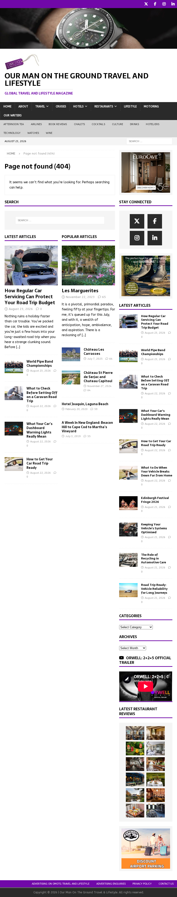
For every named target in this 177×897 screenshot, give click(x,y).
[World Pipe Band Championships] (14, 366)
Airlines (36, 124)
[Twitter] (146, 4)
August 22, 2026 (40, 406)
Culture (117, 124)
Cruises (61, 106)
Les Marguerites (80, 290)
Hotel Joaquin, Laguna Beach (85, 404)
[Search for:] (149, 141)
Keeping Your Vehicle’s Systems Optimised (154, 528)
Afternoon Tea (13, 124)
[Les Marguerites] (88, 266)
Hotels (78, 106)
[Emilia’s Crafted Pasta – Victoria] (135, 810)
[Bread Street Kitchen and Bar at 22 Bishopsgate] (135, 764)
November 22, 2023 (80, 297)
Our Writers (13, 115)
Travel (40, 106)
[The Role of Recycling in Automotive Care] (128, 560)
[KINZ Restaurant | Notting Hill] (155, 733)
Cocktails (98, 124)
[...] (18, 347)
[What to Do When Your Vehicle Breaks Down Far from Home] (128, 473)
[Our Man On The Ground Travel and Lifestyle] (88, 46)
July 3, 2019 (73, 436)
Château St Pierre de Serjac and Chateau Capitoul (98, 377)
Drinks (134, 124)
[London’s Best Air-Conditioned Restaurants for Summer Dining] (155, 748)
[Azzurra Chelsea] (135, 779)
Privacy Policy (142, 883)
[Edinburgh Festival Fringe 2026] (128, 503)
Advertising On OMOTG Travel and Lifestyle (60, 883)
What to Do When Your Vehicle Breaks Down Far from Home (156, 471)
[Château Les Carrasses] (71, 354)
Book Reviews (58, 124)
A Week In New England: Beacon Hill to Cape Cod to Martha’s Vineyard (87, 426)
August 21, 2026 (155, 507)
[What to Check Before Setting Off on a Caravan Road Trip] (14, 393)
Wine (49, 133)
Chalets (79, 124)
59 (95, 409)
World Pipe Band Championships (40, 363)
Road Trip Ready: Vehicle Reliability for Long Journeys (154, 588)
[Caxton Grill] (135, 733)
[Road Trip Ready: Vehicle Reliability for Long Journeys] (128, 590)
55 (89, 436)
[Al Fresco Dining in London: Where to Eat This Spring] (155, 810)
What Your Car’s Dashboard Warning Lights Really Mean (40, 430)
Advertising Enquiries (111, 883)
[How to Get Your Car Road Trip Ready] (14, 464)
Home (7, 106)
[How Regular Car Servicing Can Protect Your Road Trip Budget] (31, 266)
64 (110, 358)
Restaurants (103, 106)
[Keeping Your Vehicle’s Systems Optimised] (128, 529)
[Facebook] (155, 4)
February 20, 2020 (76, 409)
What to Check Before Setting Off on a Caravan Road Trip (42, 395)
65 (104, 297)
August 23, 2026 (21, 309)
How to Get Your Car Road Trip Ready (40, 463)
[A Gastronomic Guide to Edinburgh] (135, 795)
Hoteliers (152, 124)
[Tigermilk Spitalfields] (155, 764)
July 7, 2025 (95, 358)
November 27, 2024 (99, 386)
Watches (33, 133)
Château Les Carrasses (94, 351)
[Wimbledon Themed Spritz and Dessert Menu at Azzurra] (135, 748)
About (23, 106)
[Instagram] (164, 4)
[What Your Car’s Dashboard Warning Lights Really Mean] (14, 429)
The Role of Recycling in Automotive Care (153, 558)
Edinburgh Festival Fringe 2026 (155, 500)
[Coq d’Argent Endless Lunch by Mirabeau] (155, 779)
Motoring (151, 106)
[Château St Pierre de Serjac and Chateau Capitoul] (71, 377)
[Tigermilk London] (155, 795)
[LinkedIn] (173, 4)
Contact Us (166, 883)
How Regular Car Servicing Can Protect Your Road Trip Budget (30, 296)
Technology (12, 133)
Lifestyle (130, 106)
